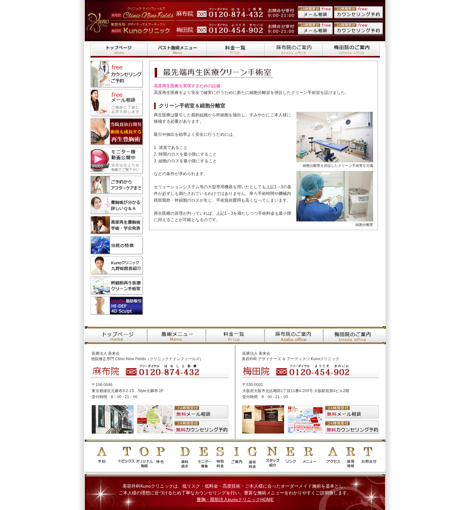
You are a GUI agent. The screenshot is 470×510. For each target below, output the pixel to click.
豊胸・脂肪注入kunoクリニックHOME (235, 499)
